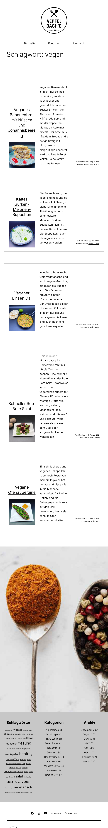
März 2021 (89, 752)
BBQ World (52, 739)
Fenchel (19, 738)
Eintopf (6, 738)
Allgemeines (52, 730)
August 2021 (90, 734)
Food (51, 43)
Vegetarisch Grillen (11, 792)
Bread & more (94, 164)
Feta (24, 738)
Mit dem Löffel (94, 243)
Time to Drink (52, 775)
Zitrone (29, 792)
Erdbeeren (12, 738)
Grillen (9, 749)
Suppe (18, 782)
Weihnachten (22, 792)
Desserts (52, 747)
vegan (26, 781)
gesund (24, 743)
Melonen (25, 768)
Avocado (18, 729)
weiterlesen (54, 163)
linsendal (12, 768)
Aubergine (8, 730)
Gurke (14, 749)
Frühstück (11, 743)
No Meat (95, 327)
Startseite (29, 43)
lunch (18, 767)
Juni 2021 (89, 739)
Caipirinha (25, 734)
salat (19, 776)
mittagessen (10, 771)
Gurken (18, 749)
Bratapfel (18, 734)
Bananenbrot (27, 730)
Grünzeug (96, 438)
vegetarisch (22, 787)
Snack (10, 781)
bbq (6, 734)
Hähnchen (23, 759)
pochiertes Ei (10, 777)
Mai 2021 (90, 743)
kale (23, 763)
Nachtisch (19, 771)
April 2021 (89, 747)
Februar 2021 (89, 757)
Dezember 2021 (89, 730)
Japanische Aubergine (13, 763)
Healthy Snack (52, 757)
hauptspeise (11, 754)
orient (31, 771)
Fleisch (29, 738)
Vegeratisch (9, 788)
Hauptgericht (26, 749)
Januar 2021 (89, 761)
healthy (26, 753)
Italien (29, 759)
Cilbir (31, 734)
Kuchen (28, 763)
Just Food (52, 761)
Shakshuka (27, 777)
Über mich (78, 43)
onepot (26, 771)
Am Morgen (52, 734)
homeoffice (12, 759)
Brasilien (11, 734)
